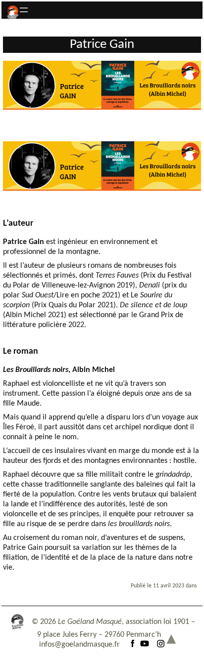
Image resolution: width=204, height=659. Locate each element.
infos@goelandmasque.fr (79, 645)
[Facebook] (133, 645)
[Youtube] (145, 645)
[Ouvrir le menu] (24, 10)
